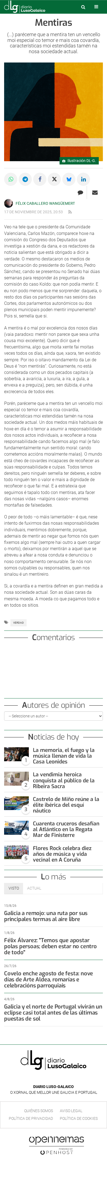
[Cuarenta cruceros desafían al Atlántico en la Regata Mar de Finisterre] (16, 828)
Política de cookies (79, 1118)
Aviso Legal (71, 1111)
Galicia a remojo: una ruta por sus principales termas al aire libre (46, 916)
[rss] (70, 212)
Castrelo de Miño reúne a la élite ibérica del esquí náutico (66, 805)
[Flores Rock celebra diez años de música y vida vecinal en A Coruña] (16, 852)
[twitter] (57, 1078)
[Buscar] (83, 6)
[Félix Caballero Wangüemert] (8, 203)
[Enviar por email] (95, 192)
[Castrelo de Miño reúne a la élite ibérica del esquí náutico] (16, 803)
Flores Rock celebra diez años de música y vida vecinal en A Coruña (62, 854)
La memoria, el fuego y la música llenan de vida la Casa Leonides (64, 756)
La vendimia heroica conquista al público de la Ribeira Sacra (64, 780)
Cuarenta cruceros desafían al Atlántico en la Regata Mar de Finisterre (66, 829)
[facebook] (49, 1078)
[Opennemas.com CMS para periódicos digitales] (56, 1145)
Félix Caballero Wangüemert (45, 203)
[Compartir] (10, 179)
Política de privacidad (31, 1118)
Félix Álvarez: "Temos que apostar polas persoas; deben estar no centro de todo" (50, 946)
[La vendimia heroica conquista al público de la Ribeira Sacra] (16, 779)
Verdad (18, 622)
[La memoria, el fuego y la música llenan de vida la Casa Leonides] (16, 754)
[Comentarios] (80, 192)
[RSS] (66, 1078)
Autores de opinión (53, 705)
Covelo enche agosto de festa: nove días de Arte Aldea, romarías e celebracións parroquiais (48, 979)
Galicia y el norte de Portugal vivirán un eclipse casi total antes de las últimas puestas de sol (53, 1012)
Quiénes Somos (38, 1111)
